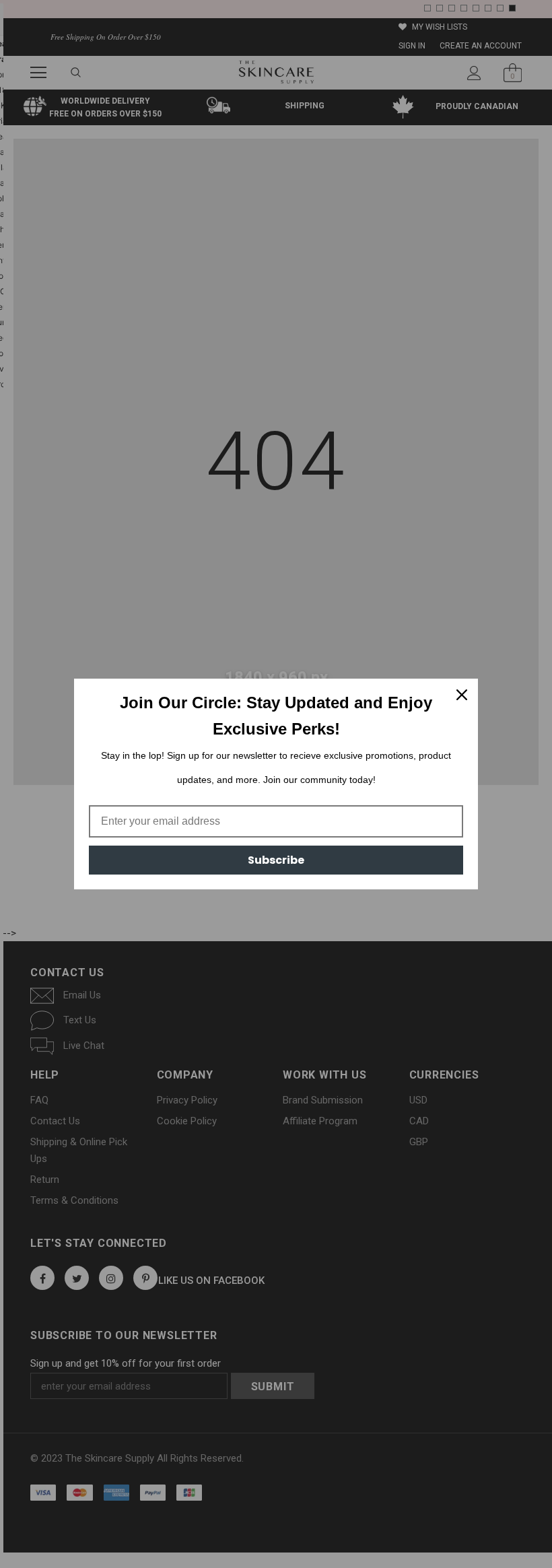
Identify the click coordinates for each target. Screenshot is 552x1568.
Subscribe (276, 860)
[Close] (462, 695)
